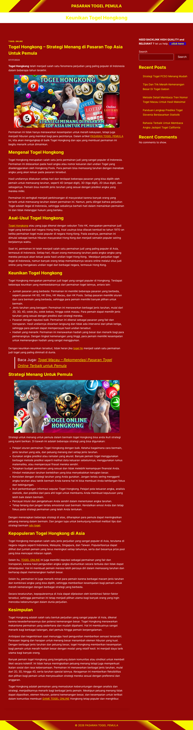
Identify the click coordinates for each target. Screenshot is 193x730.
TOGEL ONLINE (15, 41)
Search (143, 51)
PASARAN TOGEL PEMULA (106, 136)
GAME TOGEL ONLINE (55, 698)
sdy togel (34, 525)
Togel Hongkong (18, 225)
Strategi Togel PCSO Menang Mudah (165, 76)
